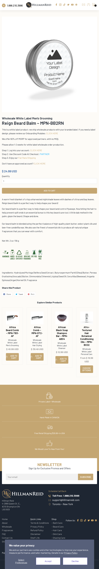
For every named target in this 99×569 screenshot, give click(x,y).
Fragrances (7, 530)
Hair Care (57, 530)
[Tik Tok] (85, 520)
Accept (48, 561)
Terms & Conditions (39, 523)
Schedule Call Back (57, 491)
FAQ (4, 534)
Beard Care (58, 526)
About (5, 523)
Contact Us (7, 537)
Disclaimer (35, 534)
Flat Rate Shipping (27, 158)
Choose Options (86, 369)
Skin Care (57, 534)
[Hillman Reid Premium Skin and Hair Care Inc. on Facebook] (78, 520)
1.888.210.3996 (71, 495)
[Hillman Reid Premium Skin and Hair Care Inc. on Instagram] (81, 520)
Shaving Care (59, 537)
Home (5, 519)
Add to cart (13, 356)
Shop (54, 519)
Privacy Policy (70, 552)
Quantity (6, 176)
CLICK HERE (52, 133)
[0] (93, 5)
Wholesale (7, 526)
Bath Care (57, 523)
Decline (75, 561)
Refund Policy (36, 530)
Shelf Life (35, 537)
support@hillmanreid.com (65, 499)
